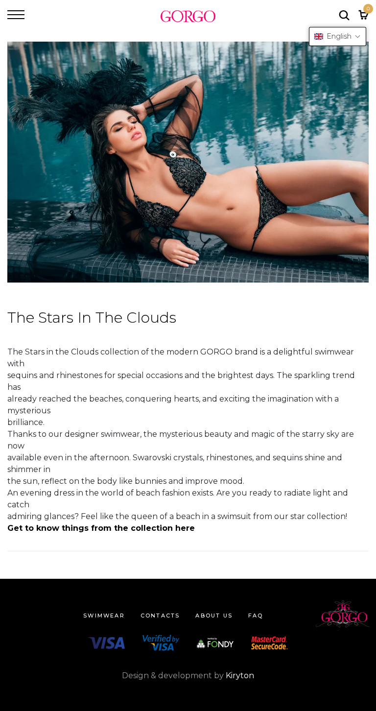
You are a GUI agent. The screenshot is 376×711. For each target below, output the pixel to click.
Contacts (160, 615)
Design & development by (188, 675)
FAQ (255, 615)
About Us (214, 615)
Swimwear (104, 615)
